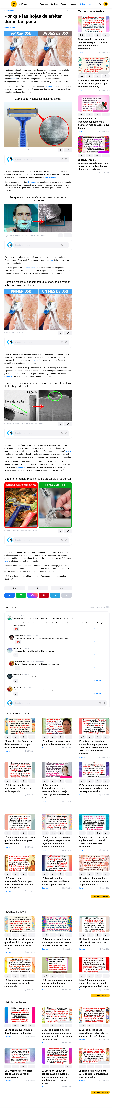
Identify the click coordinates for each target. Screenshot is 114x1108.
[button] (14, 588)
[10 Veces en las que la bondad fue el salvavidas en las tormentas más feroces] (94, 1015)
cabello (14, 79)
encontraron (9, 376)
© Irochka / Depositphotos (29, 150)
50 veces (32, 182)
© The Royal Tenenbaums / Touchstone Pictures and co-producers (24, 235)
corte (52, 260)
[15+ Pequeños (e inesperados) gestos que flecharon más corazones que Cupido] (94, 104)
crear (6, 561)
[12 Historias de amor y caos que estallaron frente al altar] (57, 726)
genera (68, 451)
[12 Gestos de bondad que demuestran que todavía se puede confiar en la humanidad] (94, 24)
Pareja (80, 131)
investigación (50, 86)
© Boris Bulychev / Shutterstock (13, 332)
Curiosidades (9, 11)
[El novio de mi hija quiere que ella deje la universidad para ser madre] (94, 1056)
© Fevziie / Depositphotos (12, 530)
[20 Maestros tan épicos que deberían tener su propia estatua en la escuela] (19, 726)
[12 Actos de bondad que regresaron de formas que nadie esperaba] (19, 770)
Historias (81, 52)
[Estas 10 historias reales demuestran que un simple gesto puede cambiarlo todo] (94, 965)
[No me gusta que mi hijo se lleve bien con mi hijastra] (19, 1015)
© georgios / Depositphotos (12, 150)
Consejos (45, 990)
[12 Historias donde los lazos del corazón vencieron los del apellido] (94, 924)
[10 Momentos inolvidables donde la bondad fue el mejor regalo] (19, 1056)
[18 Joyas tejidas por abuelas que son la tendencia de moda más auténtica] (57, 965)
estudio (35, 360)
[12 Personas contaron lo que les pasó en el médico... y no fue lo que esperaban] (94, 770)
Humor (81, 888)
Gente (80, 90)
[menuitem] (43, 4)
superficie (21, 467)
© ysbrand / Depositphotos (29, 530)
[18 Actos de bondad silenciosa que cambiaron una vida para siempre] (57, 863)
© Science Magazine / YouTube (13, 237)
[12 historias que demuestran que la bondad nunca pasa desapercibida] (19, 822)
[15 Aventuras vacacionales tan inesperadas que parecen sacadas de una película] (57, 924)
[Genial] (19, 4)
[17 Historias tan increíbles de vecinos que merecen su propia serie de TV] (94, 863)
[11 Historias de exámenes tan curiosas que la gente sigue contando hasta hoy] (94, 66)
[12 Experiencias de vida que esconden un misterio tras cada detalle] (19, 965)
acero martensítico (51, 177)
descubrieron (31, 268)
